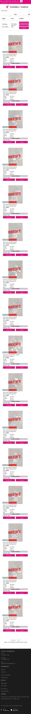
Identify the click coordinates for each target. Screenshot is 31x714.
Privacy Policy (4, 677)
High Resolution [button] (24, 25)
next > (18, 640)
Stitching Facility (5, 691)
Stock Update (19, 2)
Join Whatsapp (4, 2)
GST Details (4, 685)
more (7, 57)
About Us (3, 669)
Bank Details (4, 683)
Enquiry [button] (24, 28)
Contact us (3, 672)
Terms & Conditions (5, 675)
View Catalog (24, 22)
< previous (13, 640)
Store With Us (12, 2)
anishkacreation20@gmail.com (8, 663)
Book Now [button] (8, 67)
